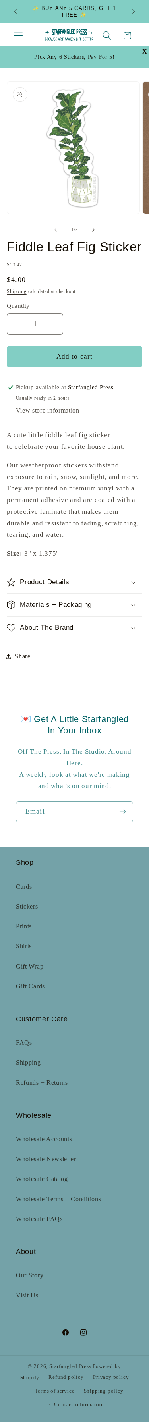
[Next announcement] (133, 11)
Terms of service (55, 1391)
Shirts (24, 946)
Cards (24, 886)
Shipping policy (104, 1391)
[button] (18, 35)
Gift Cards (30, 986)
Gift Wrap (29, 966)
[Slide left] (55, 230)
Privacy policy (111, 1377)
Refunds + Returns (42, 1082)
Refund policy (65, 1377)
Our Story (29, 1275)
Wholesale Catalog (42, 1178)
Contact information (79, 1404)
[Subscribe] (122, 812)
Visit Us (27, 1295)
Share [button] (22, 656)
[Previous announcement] (15, 11)
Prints (24, 926)
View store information (47, 410)
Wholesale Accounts (44, 1139)
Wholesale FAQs (39, 1219)
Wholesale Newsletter (46, 1159)
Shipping (16, 291)
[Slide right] (93, 230)
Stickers (27, 906)
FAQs (24, 1042)
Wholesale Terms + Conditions (58, 1199)
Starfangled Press (70, 1366)
